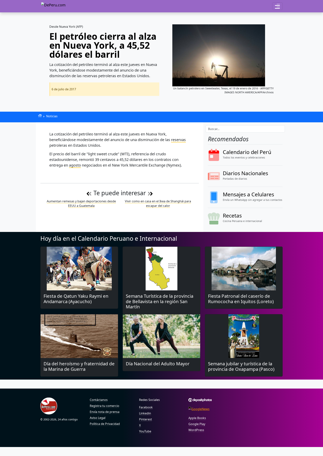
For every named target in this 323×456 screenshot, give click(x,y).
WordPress (196, 430)
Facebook (146, 407)
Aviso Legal (97, 418)
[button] (277, 6)
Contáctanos (99, 400)
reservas (178, 139)
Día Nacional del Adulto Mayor (158, 363)
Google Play (196, 424)
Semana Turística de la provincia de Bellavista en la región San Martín (159, 301)
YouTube (145, 431)
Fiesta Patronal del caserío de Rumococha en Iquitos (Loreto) (241, 298)
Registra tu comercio (104, 406)
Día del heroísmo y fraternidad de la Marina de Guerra (79, 366)
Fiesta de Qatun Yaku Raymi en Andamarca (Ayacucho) (76, 298)
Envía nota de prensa (104, 412)
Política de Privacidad (105, 424)
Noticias (52, 116)
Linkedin (145, 413)
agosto (75, 165)
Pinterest (145, 419)
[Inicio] (40, 115)
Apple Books (197, 418)
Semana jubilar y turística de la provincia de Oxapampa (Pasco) (241, 366)
